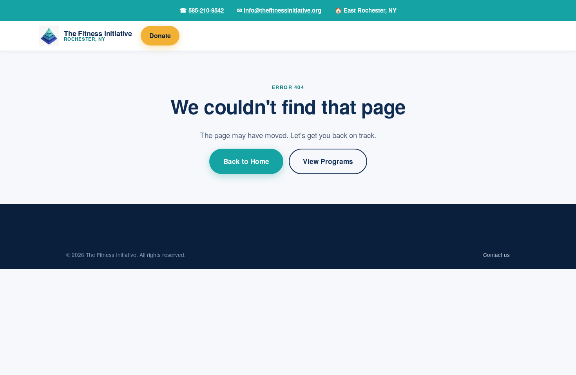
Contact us (496, 254)
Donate (160, 35)
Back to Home (246, 161)
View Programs (328, 161)
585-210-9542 (206, 10)
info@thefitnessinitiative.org (282, 10)
